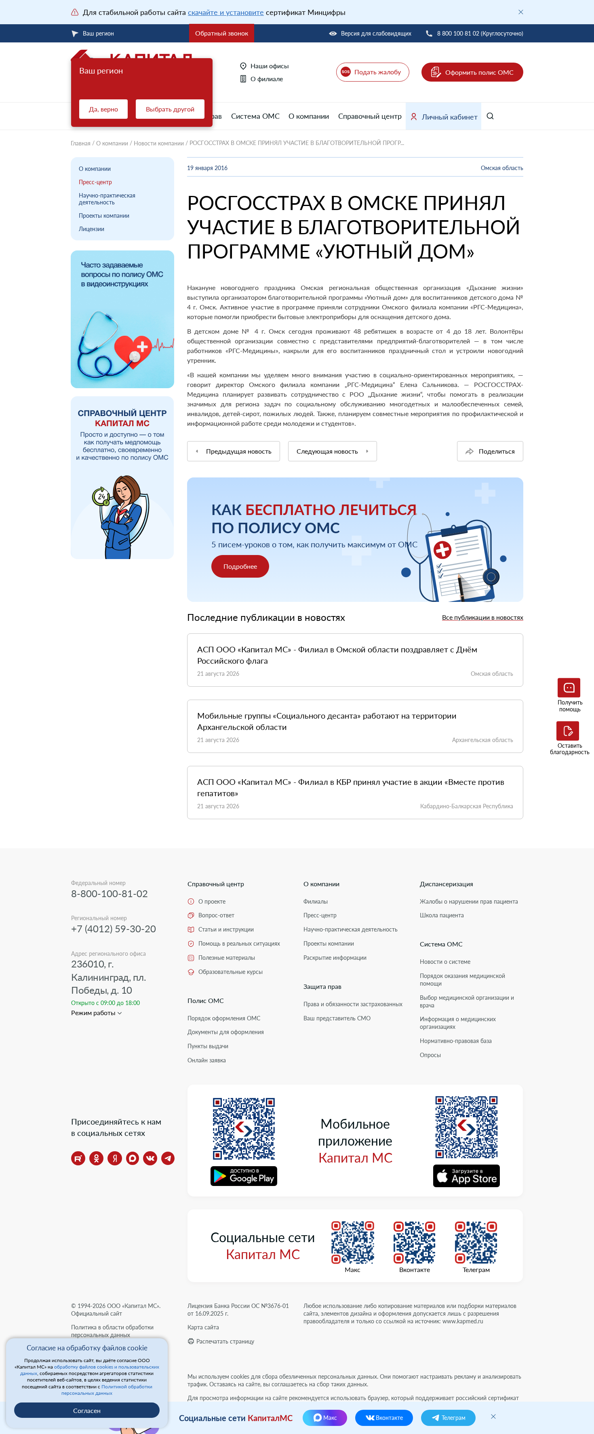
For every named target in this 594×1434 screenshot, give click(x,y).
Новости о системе (445, 961)
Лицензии (91, 228)
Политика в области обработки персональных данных (112, 1331)
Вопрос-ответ (216, 915)
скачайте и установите (226, 12)
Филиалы (315, 901)
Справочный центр (370, 115)
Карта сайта (203, 1327)
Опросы (430, 1054)
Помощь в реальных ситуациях (239, 943)
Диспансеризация (446, 883)
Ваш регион (98, 33)
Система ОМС (255, 115)
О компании (309, 115)
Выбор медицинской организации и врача (467, 1001)
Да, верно (103, 109)
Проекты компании (104, 215)
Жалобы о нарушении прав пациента (469, 901)
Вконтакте (414, 1269)
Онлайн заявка (206, 1060)
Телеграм (476, 1269)
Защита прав (322, 986)
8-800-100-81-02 (109, 893)
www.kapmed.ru (462, 1321)
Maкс (352, 1269)
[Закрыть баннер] (520, 12)
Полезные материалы (226, 957)
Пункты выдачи (207, 1046)
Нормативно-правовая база (456, 1040)
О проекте (211, 901)
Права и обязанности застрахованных (352, 1004)
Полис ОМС (205, 1000)
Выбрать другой (170, 109)
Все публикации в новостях (482, 617)
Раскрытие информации (335, 957)
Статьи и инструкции (226, 929)
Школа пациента (442, 915)
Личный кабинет (450, 116)
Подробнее (240, 566)
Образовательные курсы (230, 971)
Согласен (87, 1410)
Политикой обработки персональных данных (106, 1390)
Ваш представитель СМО (337, 1018)
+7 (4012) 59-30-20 (113, 928)
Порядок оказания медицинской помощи (462, 979)
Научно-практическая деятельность (107, 199)
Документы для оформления (225, 1031)
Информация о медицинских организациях (458, 1023)
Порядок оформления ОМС (223, 1018)
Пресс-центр (95, 182)
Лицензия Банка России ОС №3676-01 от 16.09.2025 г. (238, 1309)
